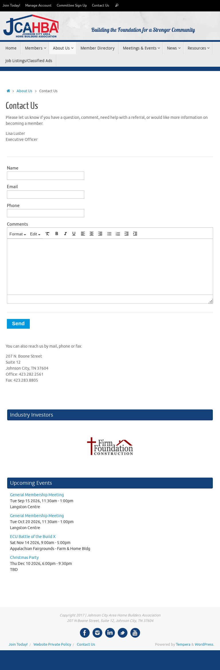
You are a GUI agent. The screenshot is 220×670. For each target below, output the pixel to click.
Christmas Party (24, 557)
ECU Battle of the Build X (33, 536)
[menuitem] (18, 234)
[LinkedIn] (110, 633)
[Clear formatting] (47, 234)
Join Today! (11, 5)
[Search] (117, 5)
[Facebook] (85, 633)
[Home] (8, 91)
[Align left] (83, 234)
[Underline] (74, 234)
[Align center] (91, 234)
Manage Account (38, 5)
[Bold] (56, 234)
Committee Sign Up (72, 5)
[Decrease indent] (126, 234)
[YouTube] (135, 633)
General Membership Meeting (37, 494)
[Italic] (65, 234)
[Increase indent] (135, 234)
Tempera (183, 644)
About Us (24, 91)
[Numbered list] (118, 234)
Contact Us (100, 5)
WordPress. (204, 644)
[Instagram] (97, 633)
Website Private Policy (52, 644)
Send (18, 323)
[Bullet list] (109, 234)
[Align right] (100, 234)
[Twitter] (122, 633)
